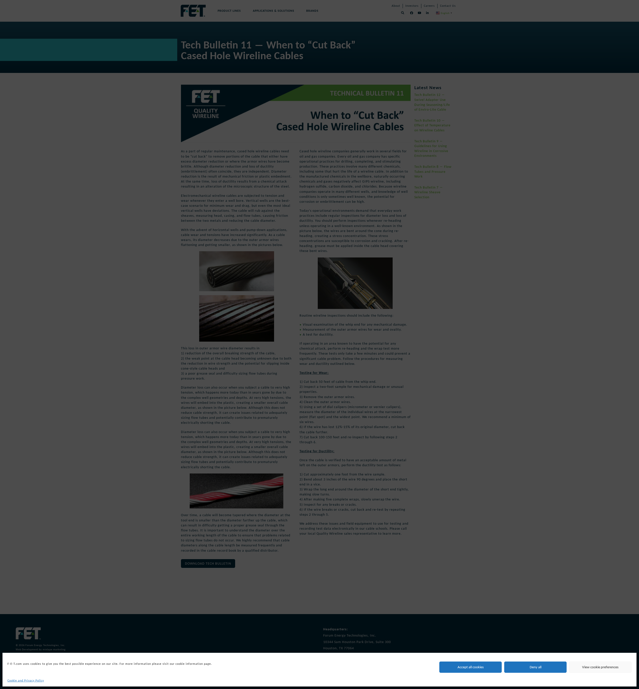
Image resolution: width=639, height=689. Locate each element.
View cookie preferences (600, 667)
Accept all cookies (471, 667)
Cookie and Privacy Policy (25, 680)
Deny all (535, 667)
